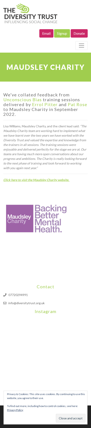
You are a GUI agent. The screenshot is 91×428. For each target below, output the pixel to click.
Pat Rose (77, 104)
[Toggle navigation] (81, 45)
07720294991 (18, 295)
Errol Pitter (45, 104)
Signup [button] (62, 33)
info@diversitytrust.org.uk (26, 303)
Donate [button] (79, 33)
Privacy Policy (15, 410)
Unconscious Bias (22, 99)
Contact (45, 286)
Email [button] (46, 33)
